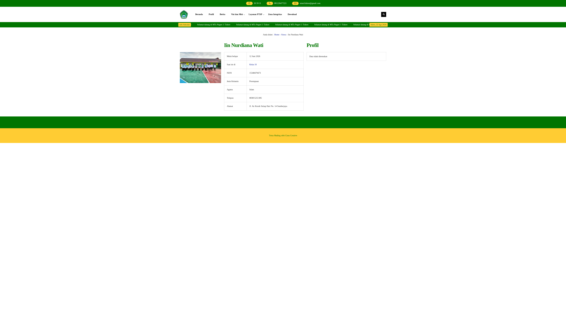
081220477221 (280, 3)
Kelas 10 (253, 64)
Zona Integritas (275, 14)
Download (292, 14)
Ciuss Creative (291, 135)
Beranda (199, 14)
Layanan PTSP (255, 14)
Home (276, 35)
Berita (222, 14)
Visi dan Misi (237, 14)
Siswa (283, 35)
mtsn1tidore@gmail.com (310, 3)
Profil (211, 14)
